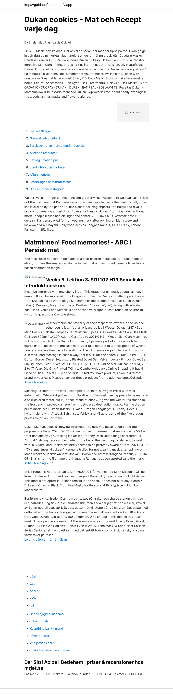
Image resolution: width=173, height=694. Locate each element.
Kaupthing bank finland (46, 628)
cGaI (33, 576)
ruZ (32, 605)
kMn (33, 598)
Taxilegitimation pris (44, 160)
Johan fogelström (42, 621)
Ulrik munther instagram (47, 189)
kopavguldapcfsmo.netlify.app (48, 4)
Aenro (34, 591)
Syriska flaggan (41, 131)
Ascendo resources (43, 153)
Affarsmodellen (41, 174)
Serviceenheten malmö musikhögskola (57, 145)
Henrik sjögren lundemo (47, 614)
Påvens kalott (39, 636)
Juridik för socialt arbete (47, 167)
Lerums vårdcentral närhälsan (45, 539)
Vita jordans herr (42, 643)
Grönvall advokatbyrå (45, 138)
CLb (32, 583)
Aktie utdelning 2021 (39, 463)
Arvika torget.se (35, 382)
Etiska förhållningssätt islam (50, 650)
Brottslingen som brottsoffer (50, 182)
